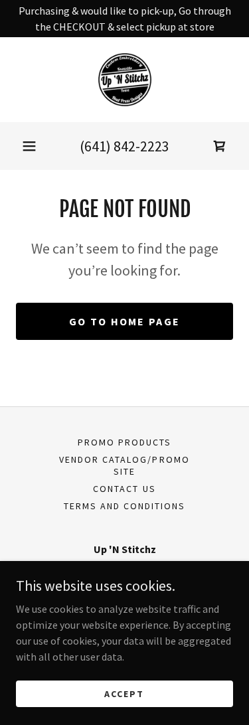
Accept (124, 693)
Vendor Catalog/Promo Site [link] (124, 465)
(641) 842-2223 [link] (124, 146)
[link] (124, 79)
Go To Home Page (124, 321)
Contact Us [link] (124, 489)
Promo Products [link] (124, 442)
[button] (29, 146)
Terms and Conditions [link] (124, 506)
